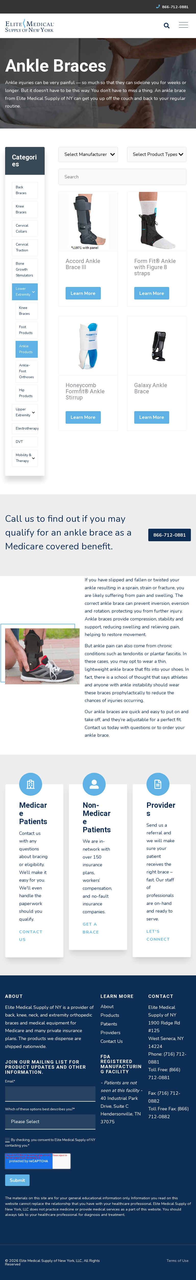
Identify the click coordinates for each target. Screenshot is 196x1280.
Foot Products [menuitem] (26, 330)
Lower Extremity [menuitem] (23, 291)
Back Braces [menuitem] (21, 190)
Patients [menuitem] (109, 1024)
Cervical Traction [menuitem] (22, 247)
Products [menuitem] (110, 1015)
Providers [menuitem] (110, 1033)
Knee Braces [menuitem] (21, 209)
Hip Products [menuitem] (26, 393)
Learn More (83, 293)
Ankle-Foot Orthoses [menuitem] (26, 371)
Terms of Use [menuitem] (178, 1260)
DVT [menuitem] (19, 441)
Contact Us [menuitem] (112, 1041)
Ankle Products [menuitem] (26, 349)
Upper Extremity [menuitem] (23, 412)
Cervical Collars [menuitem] (22, 228)
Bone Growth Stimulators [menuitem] (24, 269)
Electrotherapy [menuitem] (27, 428)
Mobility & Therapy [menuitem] (23, 458)
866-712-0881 (175, 6)
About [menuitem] (107, 1007)
